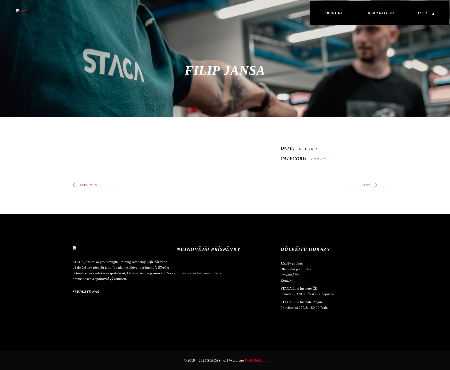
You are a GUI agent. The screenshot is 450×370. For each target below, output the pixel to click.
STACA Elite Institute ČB (299, 288)
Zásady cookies (292, 263)
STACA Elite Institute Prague (302, 302)
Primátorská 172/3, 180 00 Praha (305, 308)
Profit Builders (255, 360)
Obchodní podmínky (296, 269)
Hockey (318, 159)
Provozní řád (290, 275)
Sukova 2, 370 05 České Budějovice (307, 294)
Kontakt (286, 280)
